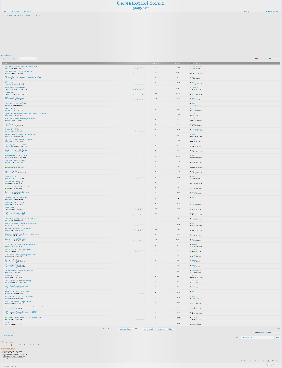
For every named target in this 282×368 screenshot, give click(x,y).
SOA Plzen (9, 82)
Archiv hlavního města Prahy (15, 87)
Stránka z (264, 58)
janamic (8, 110)
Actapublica (9, 93)
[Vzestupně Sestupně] (165, 329)
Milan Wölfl (10, 89)
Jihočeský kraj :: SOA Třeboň (15, 145)
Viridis (8, 293)
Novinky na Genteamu (13, 260)
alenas (7, 225)
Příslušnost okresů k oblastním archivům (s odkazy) (23, 77)
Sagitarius (194, 322)
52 (140, 94)
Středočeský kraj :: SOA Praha (16, 155)
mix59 (193, 98)
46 (137, 99)
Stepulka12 (9, 199)
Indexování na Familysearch (15, 160)
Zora (193, 150)
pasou (8, 94)
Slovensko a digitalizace (13, 275)
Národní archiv (10, 108)
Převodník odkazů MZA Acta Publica (18, 229)
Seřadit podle (138, 329)
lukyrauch (8, 178)
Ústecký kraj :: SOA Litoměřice (16, 239)
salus (7, 256)
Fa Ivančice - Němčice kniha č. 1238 (18, 187)
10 (140, 157)
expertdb (8, 324)
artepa (8, 241)
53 (142, 94)
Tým (242, 360)
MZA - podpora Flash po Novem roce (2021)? (21, 312)
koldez (8, 105)
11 (137, 73)
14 (140, 89)
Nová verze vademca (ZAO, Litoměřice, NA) (21, 66)
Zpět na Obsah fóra (8, 335)
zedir (7, 79)
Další (278, 328)
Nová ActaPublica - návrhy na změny (18, 249)
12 (140, 73)
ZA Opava (8, 322)
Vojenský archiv (10, 176)
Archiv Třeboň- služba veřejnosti (16, 286)
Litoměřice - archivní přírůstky (15, 103)
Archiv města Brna (11, 171)
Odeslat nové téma (9, 59)
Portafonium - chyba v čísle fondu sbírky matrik (22, 218)
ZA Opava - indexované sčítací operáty (19, 270)
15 (142, 89)
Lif (7, 277)
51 (137, 94)
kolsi (193, 82)
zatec (193, 176)
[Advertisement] (67, 35)
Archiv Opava (10, 208)
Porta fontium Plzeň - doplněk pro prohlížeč (20, 119)
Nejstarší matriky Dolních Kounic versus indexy (22, 234)
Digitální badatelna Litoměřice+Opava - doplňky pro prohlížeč (26, 114)
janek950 (194, 87)
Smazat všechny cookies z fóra (252, 360)
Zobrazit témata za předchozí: (111, 329)
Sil (192, 72)
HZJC (193, 108)
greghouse (9, 230)
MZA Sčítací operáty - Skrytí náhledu (18, 302)
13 (142, 73)
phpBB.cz (13, 366)
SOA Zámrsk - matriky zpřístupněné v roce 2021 (22, 255)
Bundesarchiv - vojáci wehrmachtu (17, 291)
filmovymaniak (195, 66)
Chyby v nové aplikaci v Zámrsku (17, 192)
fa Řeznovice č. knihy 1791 (14, 182)
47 (140, 99)
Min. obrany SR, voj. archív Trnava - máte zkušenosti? (24, 307)
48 (142, 99)
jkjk (193, 155)
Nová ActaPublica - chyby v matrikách (18, 72)
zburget (8, 68)
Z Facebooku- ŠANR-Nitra (14, 265)
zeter (193, 171)
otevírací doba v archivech (14, 202)
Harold (193, 286)
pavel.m (8, 162)
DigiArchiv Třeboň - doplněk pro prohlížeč (19, 140)
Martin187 (9, 262)
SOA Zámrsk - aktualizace (14, 98)
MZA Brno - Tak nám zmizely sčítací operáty (21, 223)
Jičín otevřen (9, 124)
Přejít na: (237, 337)
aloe (8, 100)
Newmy (194, 281)
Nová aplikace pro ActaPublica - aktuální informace (23, 317)
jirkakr (9, 84)
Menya (8, 298)
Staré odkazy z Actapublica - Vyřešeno (18, 296)
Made (193, 275)
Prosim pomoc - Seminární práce (17, 197)
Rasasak (9, 215)
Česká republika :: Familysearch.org (18, 281)
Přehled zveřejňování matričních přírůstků (20, 134)
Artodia (277, 365)
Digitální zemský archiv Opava (16, 150)
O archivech (6, 55)
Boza (193, 197)
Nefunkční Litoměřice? (13, 166)
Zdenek (8, 152)
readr (193, 93)
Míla (8, 209)
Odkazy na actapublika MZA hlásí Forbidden (20, 244)
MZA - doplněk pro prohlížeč (15, 213)
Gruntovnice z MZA (12, 129)
